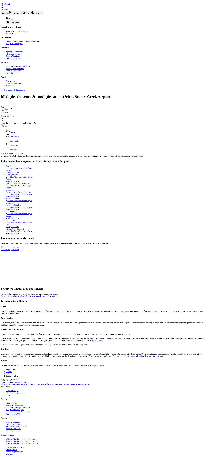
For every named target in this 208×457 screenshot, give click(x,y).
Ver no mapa (9, 91)
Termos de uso (11, 81)
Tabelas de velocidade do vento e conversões (23, 41)
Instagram (35, 441)
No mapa (5, 126)
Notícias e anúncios (13, 71)
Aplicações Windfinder (14, 52)
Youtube (34, 443)
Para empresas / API (13, 58)
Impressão (9, 85)
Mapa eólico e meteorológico (17, 31)
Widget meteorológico (14, 44)
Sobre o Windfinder (13, 56)
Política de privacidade (14, 83)
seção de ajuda (98, 365)
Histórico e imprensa (13, 54)
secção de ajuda (97, 340)
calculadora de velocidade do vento (149, 356)
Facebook (21, 91)
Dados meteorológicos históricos (18, 66)
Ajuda (11, 19)
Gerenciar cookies (13, 73)
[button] (104, 8)
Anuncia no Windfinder (15, 69)
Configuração (14, 23)
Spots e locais (11, 33)
